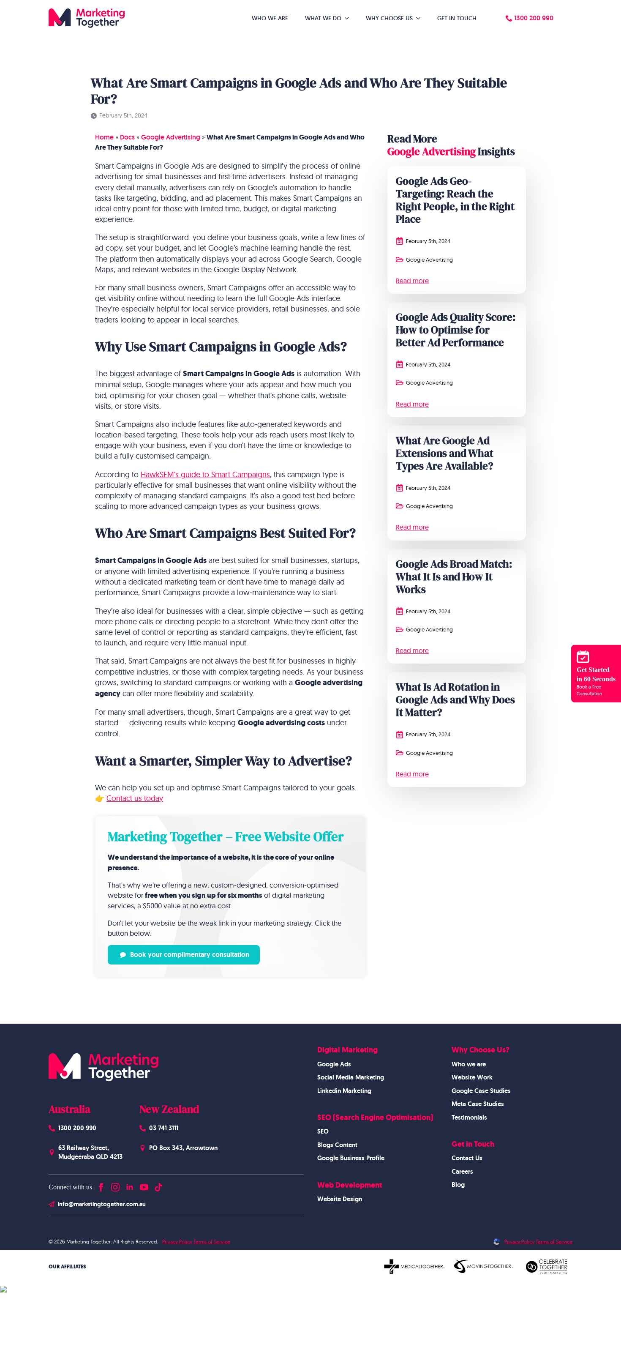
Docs (127, 137)
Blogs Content (337, 1145)
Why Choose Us (389, 18)
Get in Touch (457, 18)
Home (104, 137)
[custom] (158, 1185)
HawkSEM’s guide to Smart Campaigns (205, 474)
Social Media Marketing (350, 1077)
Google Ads (334, 1064)
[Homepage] (87, 18)
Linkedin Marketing (344, 1091)
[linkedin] (129, 1185)
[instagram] (115, 1185)
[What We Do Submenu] (349, 18)
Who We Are (270, 18)
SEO (323, 1131)
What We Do (323, 18)
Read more (412, 280)
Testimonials (469, 1117)
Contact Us (467, 1158)
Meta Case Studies (478, 1104)
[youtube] (144, 1185)
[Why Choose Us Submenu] (421, 18)
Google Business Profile (350, 1158)
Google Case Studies (481, 1091)
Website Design (339, 1199)
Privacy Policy (177, 1241)
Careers (462, 1171)
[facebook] (101, 1185)
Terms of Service (211, 1241)
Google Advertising (170, 137)
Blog (458, 1184)
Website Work (472, 1077)
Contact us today (134, 798)
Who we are (469, 1064)
